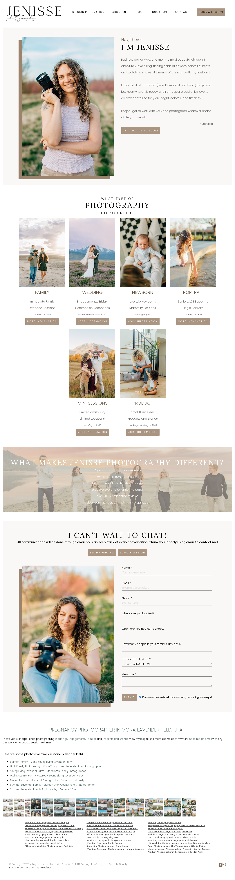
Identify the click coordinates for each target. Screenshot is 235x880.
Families (91, 739)
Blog (138, 12)
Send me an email (200, 739)
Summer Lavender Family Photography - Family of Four (43, 789)
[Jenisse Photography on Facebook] (220, 865)
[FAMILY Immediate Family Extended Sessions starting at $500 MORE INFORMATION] (42, 219)
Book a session (211, 12)
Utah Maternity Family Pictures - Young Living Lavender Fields (47, 775)
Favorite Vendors (19, 867)
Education (159, 12)
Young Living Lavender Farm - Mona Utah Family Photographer (48, 771)
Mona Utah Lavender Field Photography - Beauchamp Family (47, 780)
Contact (182, 12)
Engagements (76, 739)
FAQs (35, 867)
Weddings (61, 739)
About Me (119, 12)
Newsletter (45, 867)
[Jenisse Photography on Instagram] (224, 865)
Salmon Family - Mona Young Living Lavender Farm (41, 762)
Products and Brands (115, 739)
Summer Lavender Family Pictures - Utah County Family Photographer (52, 785)
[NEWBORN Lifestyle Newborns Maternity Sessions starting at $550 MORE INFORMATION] (143, 219)
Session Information (88, 12)
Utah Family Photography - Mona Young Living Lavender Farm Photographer (56, 766)
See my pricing (102, 552)
